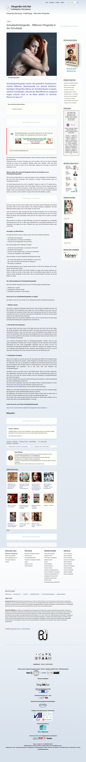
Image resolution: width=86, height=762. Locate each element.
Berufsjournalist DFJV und (41, 695)
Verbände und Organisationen (51, 570)
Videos (62, 2)
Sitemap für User (29, 564)
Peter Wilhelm (19, 452)
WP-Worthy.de (56, 747)
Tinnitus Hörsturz (48, 568)
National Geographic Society (33, 669)
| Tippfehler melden (23, 441)
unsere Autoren (28, 555)
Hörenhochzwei (72, 747)
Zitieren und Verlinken (10, 555)
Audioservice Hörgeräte (69, 559)
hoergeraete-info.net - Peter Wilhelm (20, 629)
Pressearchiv (57, 572)
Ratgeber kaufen (67, 242)
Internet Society (21, 669)
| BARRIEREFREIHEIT (34, 594)
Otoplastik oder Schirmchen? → (42, 446)
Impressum (8, 553)
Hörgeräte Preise (48, 555)
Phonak (35, 213)
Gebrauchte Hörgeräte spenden (32, 553)
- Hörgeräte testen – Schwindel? (70, 94)
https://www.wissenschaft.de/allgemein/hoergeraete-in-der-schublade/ (27, 408)
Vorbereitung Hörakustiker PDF (51, 574)
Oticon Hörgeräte (68, 553)
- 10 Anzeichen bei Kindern (69, 98)
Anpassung (20, 384)
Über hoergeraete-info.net (11, 557)
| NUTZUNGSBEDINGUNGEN (47, 594)
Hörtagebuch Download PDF (51, 576)
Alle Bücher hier (71, 71)
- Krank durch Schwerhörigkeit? (70, 96)
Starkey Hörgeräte (68, 568)
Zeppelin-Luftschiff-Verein (51, 669)
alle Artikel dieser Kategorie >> (16, 436)
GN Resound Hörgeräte (69, 566)
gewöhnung (45, 330)
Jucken (12, 261)
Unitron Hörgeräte (68, 564)
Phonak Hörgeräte (68, 557)
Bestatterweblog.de (39, 747)
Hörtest (46, 561)
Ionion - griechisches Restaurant (20, 747)
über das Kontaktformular (38, 464)
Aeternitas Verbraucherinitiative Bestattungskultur (43, 701)
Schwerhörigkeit (48, 564)
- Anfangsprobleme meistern (69, 91)
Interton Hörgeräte (68, 572)
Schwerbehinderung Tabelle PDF (52, 582)
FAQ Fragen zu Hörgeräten (50, 557)
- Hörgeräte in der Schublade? (70, 102)
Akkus (33, 318)
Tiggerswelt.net (46, 735)
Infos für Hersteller (48, 572)
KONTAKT (25, 594)
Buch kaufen (66, 218)
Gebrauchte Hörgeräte (49, 553)
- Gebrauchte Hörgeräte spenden (70, 83)
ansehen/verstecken (17, 109)
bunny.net (54, 735)
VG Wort (43, 669)
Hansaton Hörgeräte (68, 570)
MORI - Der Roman (48, 747)
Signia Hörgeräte (68, 555)
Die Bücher (51, 2)
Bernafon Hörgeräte (68, 574)
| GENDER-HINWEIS (60, 594)
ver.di (50, 695)
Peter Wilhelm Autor (64, 747)
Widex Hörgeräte (67, 561)
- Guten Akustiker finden (68, 87)
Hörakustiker (10, 384)
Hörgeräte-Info (9, 747)
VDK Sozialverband (63, 669)
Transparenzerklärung (10, 559)
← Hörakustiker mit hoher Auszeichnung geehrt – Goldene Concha (18, 446)
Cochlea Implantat (48, 566)
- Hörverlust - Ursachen (68, 89)
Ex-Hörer (51, 344)
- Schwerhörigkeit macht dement (70, 100)
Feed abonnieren (29, 566)
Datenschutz (15, 553)
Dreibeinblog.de (31, 747)
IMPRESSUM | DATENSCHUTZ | (14, 594)
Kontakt (57, 2)
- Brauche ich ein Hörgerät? (69, 85)
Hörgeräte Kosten (48, 559)
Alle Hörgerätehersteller (30, 557)
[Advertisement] (31, 122)
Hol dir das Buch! (71, 69)
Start (47, 2)
